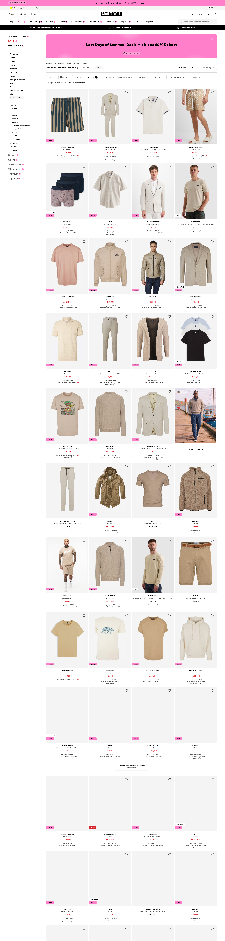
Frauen (12, 14)
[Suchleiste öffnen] (180, 21)
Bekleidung (59, 63)
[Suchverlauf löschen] (214, 22)
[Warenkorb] (215, 14)
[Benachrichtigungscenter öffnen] (200, 14)
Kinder (34, 14)
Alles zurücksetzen (76, 82)
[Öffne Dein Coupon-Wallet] (186, 14)
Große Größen (73, 63)
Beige (84, 63)
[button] (186, 68)
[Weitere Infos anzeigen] (67, 158)
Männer (23, 14)
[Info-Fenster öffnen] (215, 2)
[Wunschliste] (207, 14)
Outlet (14, 7)
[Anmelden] (193, 14)
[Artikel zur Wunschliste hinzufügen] (84, 92)
